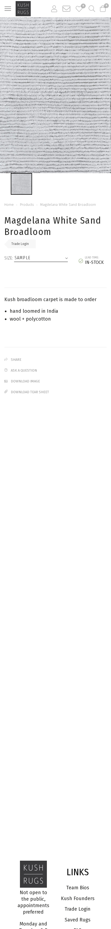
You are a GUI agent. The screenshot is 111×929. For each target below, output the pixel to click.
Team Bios (77, 888)
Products (27, 205)
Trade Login (20, 244)
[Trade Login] (54, 8)
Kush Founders (78, 898)
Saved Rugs (78, 920)
